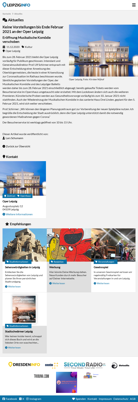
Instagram (35, 398)
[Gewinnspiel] (113, 245)
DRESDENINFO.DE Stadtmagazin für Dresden (24, 364)
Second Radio (85, 365)
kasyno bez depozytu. (91, 375)
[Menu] (133, 4)
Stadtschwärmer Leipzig (19, 331)
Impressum (105, 398)
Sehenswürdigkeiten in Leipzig (22, 267)
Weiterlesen (14, 286)
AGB (132, 398)
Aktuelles (18, 13)
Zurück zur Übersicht (18, 146)
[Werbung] (69, 245)
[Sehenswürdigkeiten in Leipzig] (25, 245)
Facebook (11, 398)
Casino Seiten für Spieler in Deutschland (120, 365)
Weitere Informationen (19, 214)
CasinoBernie (41, 375)
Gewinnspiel (101, 267)
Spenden (81, 398)
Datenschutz (120, 398)
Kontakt (92, 398)
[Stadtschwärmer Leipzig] (25, 309)
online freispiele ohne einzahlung (66, 382)
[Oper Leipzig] (23, 178)
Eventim (52, 365)
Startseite (16, 4)
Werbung (54, 267)
